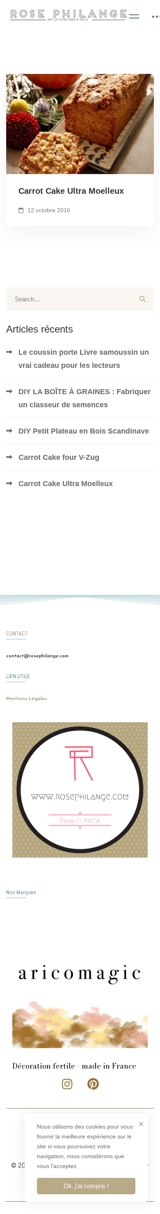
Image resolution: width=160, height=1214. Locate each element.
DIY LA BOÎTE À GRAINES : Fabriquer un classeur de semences (84, 398)
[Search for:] (80, 299)
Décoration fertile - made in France (74, 1066)
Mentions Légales (26, 698)
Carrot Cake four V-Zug (58, 457)
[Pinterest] (93, 1084)
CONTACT (17, 633)
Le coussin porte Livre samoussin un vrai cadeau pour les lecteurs (83, 358)
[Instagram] (67, 1084)
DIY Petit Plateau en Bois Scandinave (83, 431)
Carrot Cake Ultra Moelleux (71, 190)
